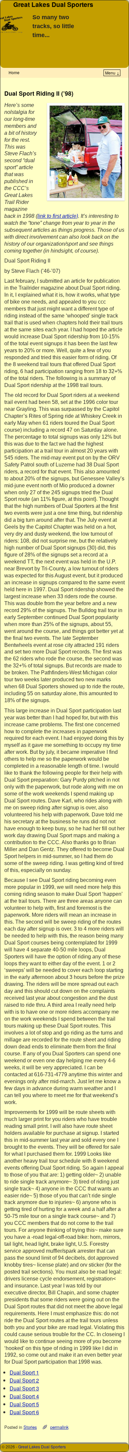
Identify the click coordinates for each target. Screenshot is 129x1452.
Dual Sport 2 (24, 1380)
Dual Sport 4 (24, 1396)
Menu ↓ (112, 72)
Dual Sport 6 (24, 1412)
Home (14, 72)
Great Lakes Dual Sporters (42, 1446)
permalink (59, 1427)
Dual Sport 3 (24, 1388)
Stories (30, 1427)
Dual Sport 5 (24, 1404)
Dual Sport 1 (24, 1372)
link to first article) (57, 216)
